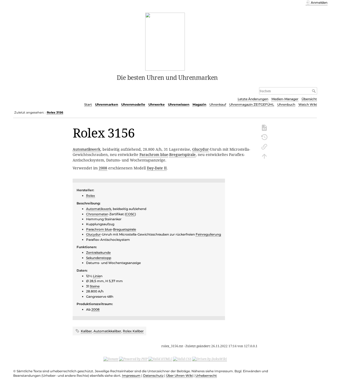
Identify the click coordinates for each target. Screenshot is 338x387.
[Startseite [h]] (165, 41)
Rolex (90, 196)
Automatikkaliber (107, 331)
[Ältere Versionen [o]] (264, 136)
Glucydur (200, 149)
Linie (96, 276)
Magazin (199, 104)
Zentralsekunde (98, 252)
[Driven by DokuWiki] (209, 358)
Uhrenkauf (217, 104)
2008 (103, 167)
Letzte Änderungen (253, 99)
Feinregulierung (208, 234)
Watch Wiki (307, 104)
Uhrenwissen (178, 104)
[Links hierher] (264, 146)
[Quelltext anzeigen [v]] (264, 127)
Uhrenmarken (106, 104)
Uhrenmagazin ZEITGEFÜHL (251, 104)
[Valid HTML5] (160, 358)
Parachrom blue (153, 154)
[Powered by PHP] (133, 358)
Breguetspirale (182, 154)
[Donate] (111, 358)
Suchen (314, 91)
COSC (130, 214)
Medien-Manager (284, 99)
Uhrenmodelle (133, 104)
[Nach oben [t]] (264, 155)
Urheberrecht (206, 376)
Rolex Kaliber (133, 331)
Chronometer (97, 214)
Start (88, 104)
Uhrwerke (156, 104)
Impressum (131, 376)
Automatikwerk (86, 149)
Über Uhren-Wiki (179, 376)
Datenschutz (153, 376)
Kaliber (86, 331)
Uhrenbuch (286, 104)
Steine (95, 286)
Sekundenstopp (98, 258)
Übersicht (309, 99)
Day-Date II (157, 167)
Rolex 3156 (55, 112)
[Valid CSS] (182, 358)
